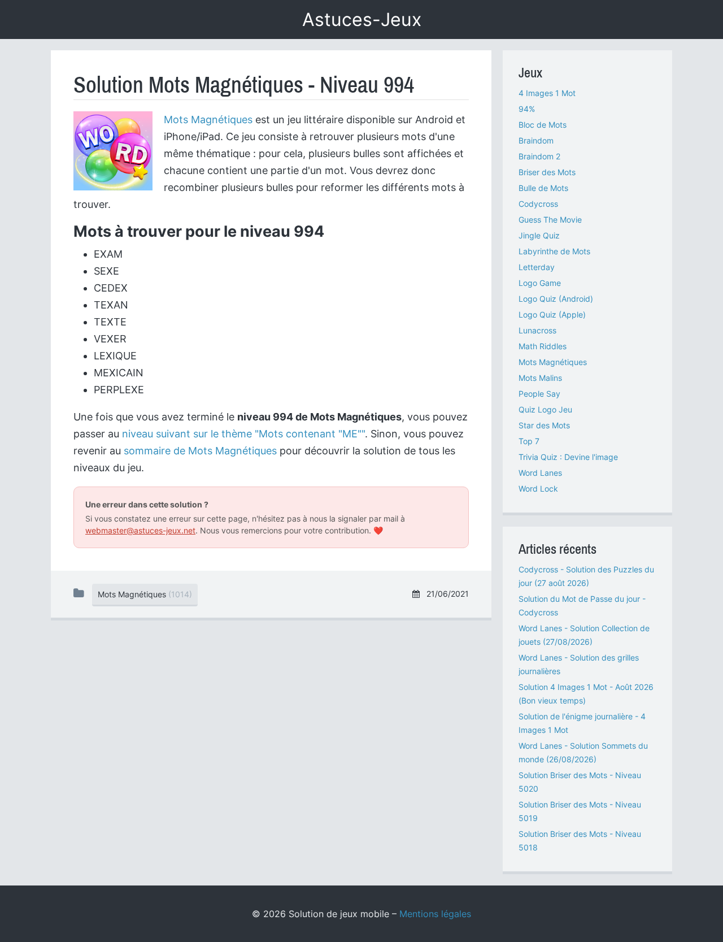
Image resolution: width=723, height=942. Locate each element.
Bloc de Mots (543, 124)
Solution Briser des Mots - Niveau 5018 (580, 840)
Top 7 (529, 441)
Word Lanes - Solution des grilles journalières (579, 664)
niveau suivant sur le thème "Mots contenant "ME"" (243, 434)
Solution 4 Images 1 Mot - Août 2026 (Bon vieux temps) (586, 693)
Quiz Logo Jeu (545, 409)
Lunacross (537, 330)
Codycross (538, 204)
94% (527, 109)
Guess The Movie (550, 219)
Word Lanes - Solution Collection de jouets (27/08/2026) (584, 634)
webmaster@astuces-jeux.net (140, 530)
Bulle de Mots (543, 188)
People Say (539, 393)
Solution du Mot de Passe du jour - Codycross (582, 605)
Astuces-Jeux (361, 19)
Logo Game (540, 283)
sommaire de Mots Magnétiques (200, 451)
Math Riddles (543, 346)
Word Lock (538, 488)
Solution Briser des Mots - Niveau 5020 (580, 781)
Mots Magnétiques (208, 119)
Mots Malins (540, 378)
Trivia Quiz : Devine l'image (568, 457)
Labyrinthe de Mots (554, 251)
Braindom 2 (539, 156)
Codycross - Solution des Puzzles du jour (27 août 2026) (586, 576)
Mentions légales (435, 913)
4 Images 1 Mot (547, 93)
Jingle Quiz (539, 235)
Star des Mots (544, 425)
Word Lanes (540, 472)
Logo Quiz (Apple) (552, 314)
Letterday (537, 267)
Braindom (536, 140)
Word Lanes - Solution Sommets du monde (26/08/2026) (583, 752)
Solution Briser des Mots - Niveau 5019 (580, 811)
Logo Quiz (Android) (556, 298)
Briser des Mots (547, 172)
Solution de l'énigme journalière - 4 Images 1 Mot (582, 723)
